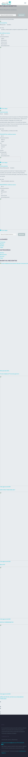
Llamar (8, 33)
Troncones (2, 242)
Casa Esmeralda (4, 112)
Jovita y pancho (4, 166)
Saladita (2, 245)
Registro (4, 753)
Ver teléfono (3, 33)
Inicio (15, 5)
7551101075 (3, 134)
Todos (1, 247)
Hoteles (2, 252)
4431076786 (3, 184)
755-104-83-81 (20, 742)
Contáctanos (22, 751)
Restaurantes (3, 254)
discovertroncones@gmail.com (9, 742)
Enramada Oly (3, 23)
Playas (21, 5)
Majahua (2, 244)
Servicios (2, 256)
